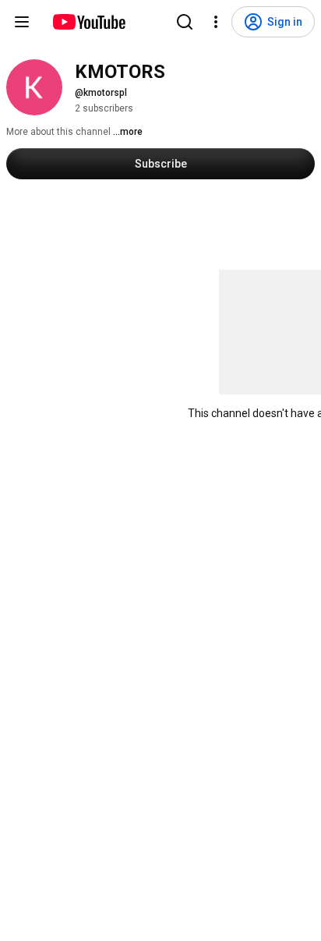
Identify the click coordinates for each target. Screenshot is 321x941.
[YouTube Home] (88, 22)
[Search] (184, 21)
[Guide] (21, 21)
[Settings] (215, 21)
